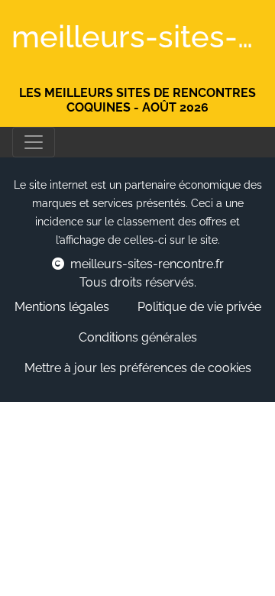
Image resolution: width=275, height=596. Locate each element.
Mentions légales (62, 307)
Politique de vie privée (199, 307)
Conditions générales (138, 337)
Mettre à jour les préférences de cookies (137, 368)
